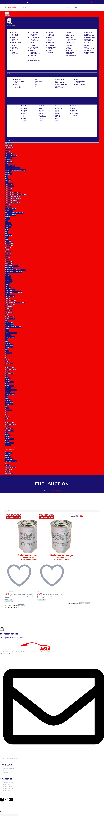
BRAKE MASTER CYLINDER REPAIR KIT (15, 170)
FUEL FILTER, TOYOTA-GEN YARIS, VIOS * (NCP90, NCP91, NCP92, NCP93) (49, 595)
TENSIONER (8, 306)
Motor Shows (8, 469)
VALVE (6, 321)
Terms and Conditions (11, 461)
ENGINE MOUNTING (10, 215)
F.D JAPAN (7, 343)
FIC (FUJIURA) (9, 345)
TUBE (6, 314)
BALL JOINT (8, 158)
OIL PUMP (7, 257)
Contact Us (8, 457)
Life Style (7, 465)
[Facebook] (2, 800)
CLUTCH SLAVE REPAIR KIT (12, 202)
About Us (7, 455)
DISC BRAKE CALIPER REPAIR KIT (14, 213)
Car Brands (10, 101)
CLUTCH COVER (9, 186)
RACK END (8, 276)
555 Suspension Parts (11, 333)
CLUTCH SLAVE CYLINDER (12, 200)
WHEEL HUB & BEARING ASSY (13, 327)
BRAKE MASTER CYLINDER (12, 168)
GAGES (7, 229)
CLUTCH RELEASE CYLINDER (13, 198)
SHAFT (7, 286)
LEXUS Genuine (9, 363)
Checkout (87, 603)
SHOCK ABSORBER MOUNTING (13, 292)
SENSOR (7, 284)
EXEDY (6, 341)
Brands (8, 73)
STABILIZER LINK (10, 296)
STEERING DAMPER (10, 300)
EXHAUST (7, 217)
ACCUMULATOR (9, 147)
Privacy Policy (9, 459)
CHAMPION (8, 335)
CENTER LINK (9, 184)
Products (7, 15)
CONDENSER (8, 206)
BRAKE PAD (8, 172)
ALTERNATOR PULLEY (11, 156)
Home (5, 507)
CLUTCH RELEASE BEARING (12, 196)
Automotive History (10, 467)
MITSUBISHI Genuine (10, 369)
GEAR (6, 233)
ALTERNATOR (9, 154)
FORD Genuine (9, 347)
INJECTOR (8, 247)
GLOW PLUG (8, 235)
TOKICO (7, 384)
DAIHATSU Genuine (10, 337)
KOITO (7, 359)
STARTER (7, 298)
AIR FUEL (7, 151)
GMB (6, 349)
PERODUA (7, 378)
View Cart (81, 603)
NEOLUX (7, 371)
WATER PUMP (9, 323)
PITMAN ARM (8, 264)
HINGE (7, 237)
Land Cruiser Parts (10, 447)
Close (8, 21)
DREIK (6, 339)
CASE (6, 182)
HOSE (6, 239)
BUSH (6, 178)
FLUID (6, 221)
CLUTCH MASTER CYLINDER (12, 192)
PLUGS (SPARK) (9, 268)
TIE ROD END (8, 310)
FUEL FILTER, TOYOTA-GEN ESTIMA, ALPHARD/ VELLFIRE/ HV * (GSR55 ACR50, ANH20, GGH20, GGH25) (18, 596)
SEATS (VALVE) (9, 282)
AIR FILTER (8, 149)
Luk (6, 365)
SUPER (7, 380)
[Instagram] (6, 800)
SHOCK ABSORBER (10, 290)
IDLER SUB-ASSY (9, 243)
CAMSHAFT (8, 180)
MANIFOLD (8, 251)
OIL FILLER (8, 253)
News (6, 463)
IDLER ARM (8, 241)
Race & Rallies (9, 473)
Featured (7, 219)
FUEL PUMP (8, 227)
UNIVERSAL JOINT (10, 318)
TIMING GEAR (9, 312)
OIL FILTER (8, 255)
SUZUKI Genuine (9, 382)
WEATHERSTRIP (9, 325)
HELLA (7, 351)
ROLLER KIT (8, 280)
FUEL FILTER (8, 225)
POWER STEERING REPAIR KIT (13, 272)
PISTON (7, 259)
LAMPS (7, 249)
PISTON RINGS (9, 261)
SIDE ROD (7, 294)
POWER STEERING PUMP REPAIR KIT (15, 270)
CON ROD (7, 204)
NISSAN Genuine (9, 373)
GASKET (7, 231)
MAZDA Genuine (9, 367)
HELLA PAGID (8, 353)
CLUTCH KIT (8, 190)
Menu (7, 13)
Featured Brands (9, 449)
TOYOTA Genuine (9, 386)
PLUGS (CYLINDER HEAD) (12, 266)
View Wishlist (21, 605)
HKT (6, 355)
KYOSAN (7, 361)
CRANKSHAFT (9, 211)
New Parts (9, 23)
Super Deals (10, 140)
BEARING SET (9, 162)
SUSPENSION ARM (10, 304)
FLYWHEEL (8, 223)
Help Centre (8, 451)
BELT (6, 164)
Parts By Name (11, 25)
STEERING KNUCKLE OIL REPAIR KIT (15, 302)
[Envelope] (11, 800)
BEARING (7, 160)
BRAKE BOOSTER (10, 166)
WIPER (7, 329)
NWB (6, 376)
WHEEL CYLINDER (10, 316)
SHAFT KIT (8, 288)
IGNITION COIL (9, 245)
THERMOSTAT (9, 308)
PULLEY (7, 274)
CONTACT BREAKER (10, 209)
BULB (6, 176)
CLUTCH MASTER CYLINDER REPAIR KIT (16, 194)
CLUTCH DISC (8, 188)
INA (6, 357)
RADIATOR (8, 278)
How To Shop (8, 453)
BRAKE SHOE (8, 174)
